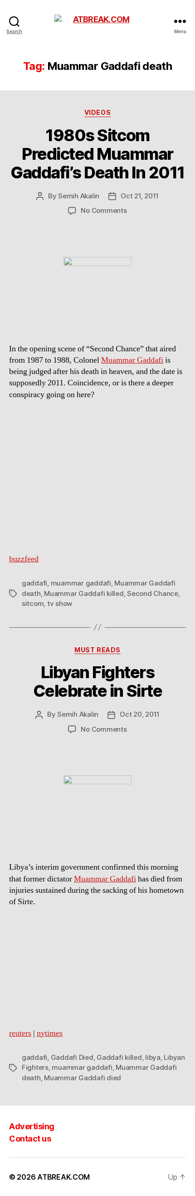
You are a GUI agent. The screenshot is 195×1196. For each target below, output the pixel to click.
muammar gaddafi (81, 583)
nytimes (50, 1033)
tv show (59, 603)
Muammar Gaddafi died (82, 1077)
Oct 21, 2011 (140, 196)
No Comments (104, 210)
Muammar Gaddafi (132, 360)
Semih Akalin (78, 196)
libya (153, 1057)
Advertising (31, 1126)
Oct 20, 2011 (140, 714)
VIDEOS (97, 112)
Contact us (30, 1138)
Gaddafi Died (72, 1057)
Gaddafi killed (119, 1057)
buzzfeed (24, 559)
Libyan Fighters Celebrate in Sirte (97, 681)
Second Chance (152, 593)
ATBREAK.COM (63, 1176)
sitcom (33, 603)
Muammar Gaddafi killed (83, 593)
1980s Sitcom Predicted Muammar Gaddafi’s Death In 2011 (97, 153)
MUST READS (97, 650)
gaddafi (34, 583)
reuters (20, 1033)
